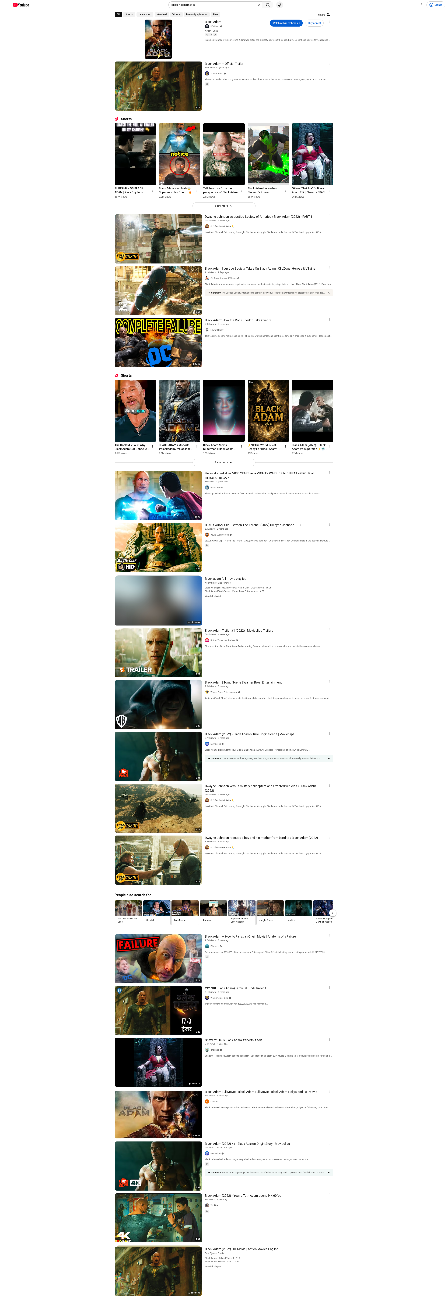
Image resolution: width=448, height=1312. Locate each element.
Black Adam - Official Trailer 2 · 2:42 (222, 1261)
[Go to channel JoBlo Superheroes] (208, 535)
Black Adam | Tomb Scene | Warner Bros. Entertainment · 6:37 (234, 591)
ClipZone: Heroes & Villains (224, 278)
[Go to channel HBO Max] (208, 26)
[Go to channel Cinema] (208, 1101)
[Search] (267, 4)
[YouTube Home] (20, 5)
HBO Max (215, 26)
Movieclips (216, 744)
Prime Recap (217, 487)
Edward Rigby (217, 330)
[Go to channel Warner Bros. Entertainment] (208, 692)
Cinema (214, 1101)
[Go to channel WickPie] (208, 1205)
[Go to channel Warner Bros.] (208, 73)
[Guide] (6, 5)
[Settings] (421, 5)
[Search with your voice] (279, 4)
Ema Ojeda (210, 1253)
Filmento (215, 946)
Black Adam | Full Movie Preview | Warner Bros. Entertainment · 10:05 (238, 588)
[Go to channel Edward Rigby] (208, 330)
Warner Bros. (217, 73)
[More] (329, 292)
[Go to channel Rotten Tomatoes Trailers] (208, 640)
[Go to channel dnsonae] (208, 1050)
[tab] (118, 14)
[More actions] (152, 190)
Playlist (227, 583)
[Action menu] (329, 21)
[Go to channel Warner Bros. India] (208, 998)
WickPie (214, 1205)
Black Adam (213, 22)
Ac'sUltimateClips (213, 583)
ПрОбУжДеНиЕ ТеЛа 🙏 (222, 226)
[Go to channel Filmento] (208, 946)
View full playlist (213, 596)
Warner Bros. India (219, 998)
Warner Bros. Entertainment (224, 692)
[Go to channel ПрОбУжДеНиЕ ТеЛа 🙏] (208, 226)
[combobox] (214, 5)
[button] (274, 292)
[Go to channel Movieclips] (208, 744)
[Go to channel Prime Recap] (208, 487)
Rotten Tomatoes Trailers (223, 640)
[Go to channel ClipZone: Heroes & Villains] (208, 278)
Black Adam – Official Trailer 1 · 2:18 (222, 1258)
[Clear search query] (259, 4)
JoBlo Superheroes (220, 535)
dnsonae (215, 1050)
